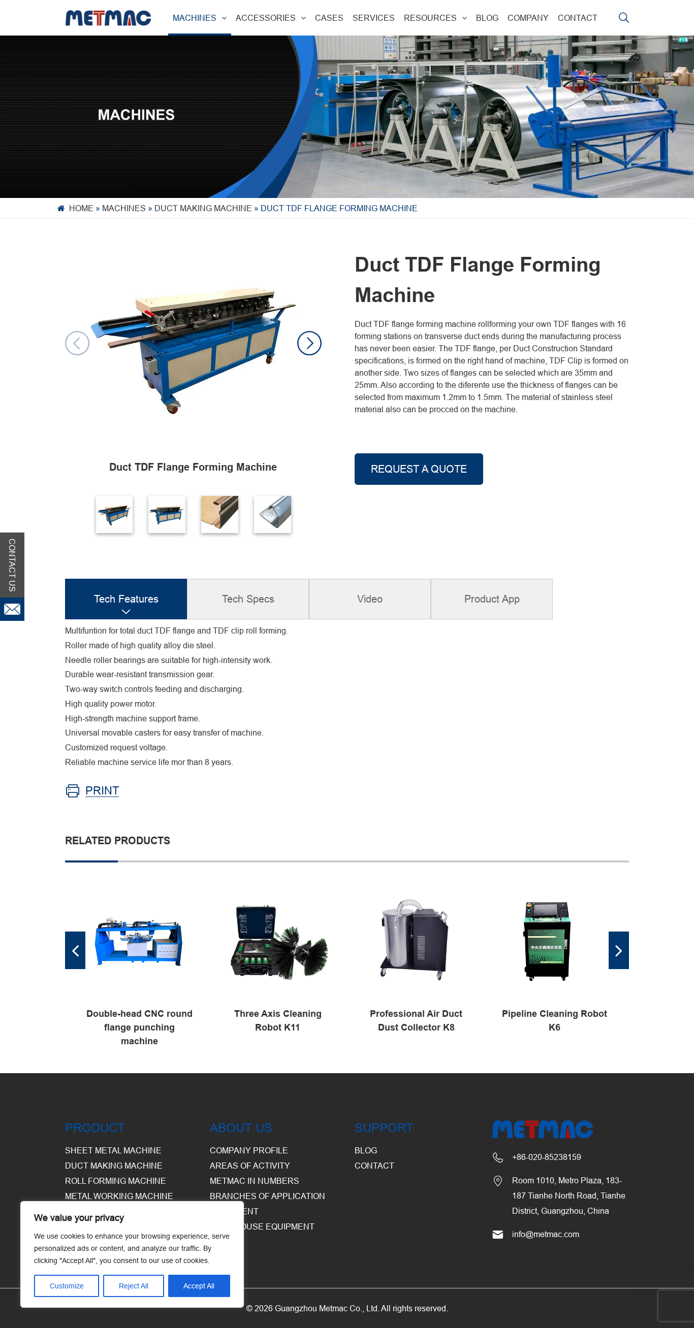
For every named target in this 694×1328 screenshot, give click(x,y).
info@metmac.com (545, 1234)
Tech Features (126, 599)
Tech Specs (248, 599)
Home (81, 208)
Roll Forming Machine (115, 1180)
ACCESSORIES (266, 17)
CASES (329, 17)
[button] (309, 343)
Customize (67, 1286)
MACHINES (194, 17)
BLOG (487, 17)
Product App (492, 599)
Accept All (198, 1286)
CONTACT (577, 17)
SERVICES (374, 17)
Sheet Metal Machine (113, 1150)
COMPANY (528, 17)
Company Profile (249, 1150)
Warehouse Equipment (262, 1226)
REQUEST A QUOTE (419, 469)
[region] (132, 1254)
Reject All (133, 1286)
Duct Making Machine (203, 208)
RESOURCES (430, 17)
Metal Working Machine (119, 1196)
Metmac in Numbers (254, 1180)
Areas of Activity (250, 1165)
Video (370, 599)
